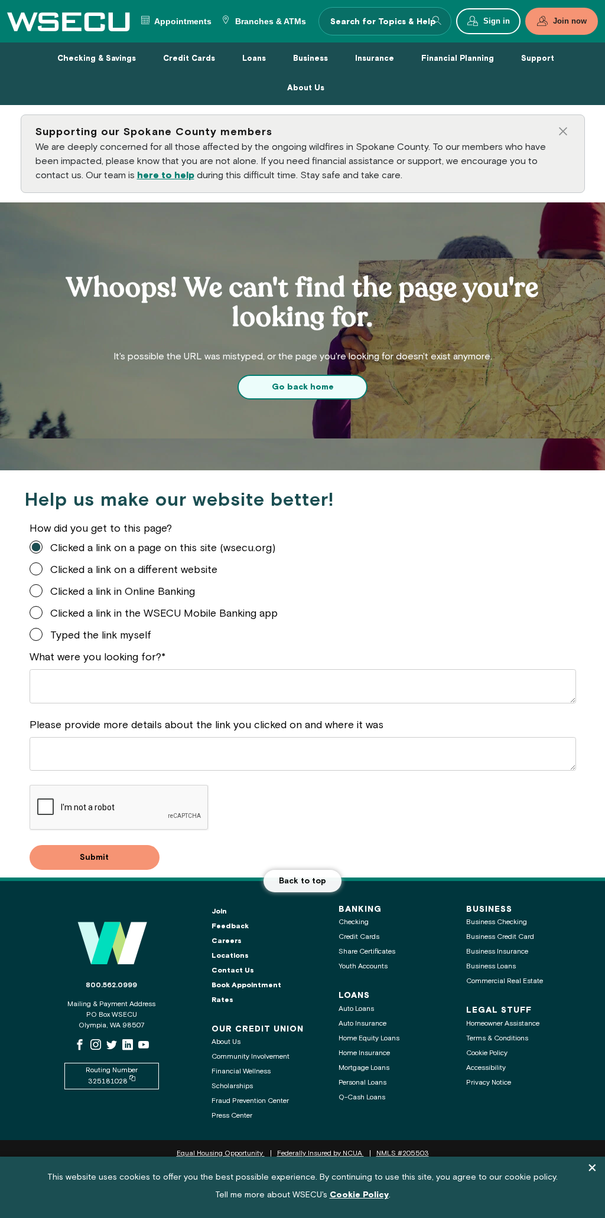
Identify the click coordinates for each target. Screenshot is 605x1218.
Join (219, 911)
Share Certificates (367, 951)
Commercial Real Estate (504, 981)
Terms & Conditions (497, 1038)
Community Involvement (251, 1056)
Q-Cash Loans (362, 1097)
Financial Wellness (241, 1071)
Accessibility (486, 1068)
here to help (165, 175)
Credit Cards (359, 937)
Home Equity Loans (369, 1038)
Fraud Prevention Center (250, 1101)
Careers (227, 941)
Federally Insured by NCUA (320, 1153)
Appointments (182, 21)
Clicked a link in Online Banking (122, 592)
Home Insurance (364, 1053)
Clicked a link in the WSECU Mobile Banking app (164, 614)
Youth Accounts (363, 966)
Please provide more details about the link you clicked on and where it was (206, 726)
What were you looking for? (95, 658)
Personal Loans (362, 1082)
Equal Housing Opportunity (221, 1153)
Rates (222, 1000)
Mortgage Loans (364, 1068)
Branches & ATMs (269, 21)
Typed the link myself (100, 636)
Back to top (302, 881)
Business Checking (496, 922)
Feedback (230, 926)
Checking (354, 922)
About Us (226, 1042)
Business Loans (491, 966)
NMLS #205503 (402, 1153)
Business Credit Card (500, 937)
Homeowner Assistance (502, 1023)
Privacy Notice (488, 1082)
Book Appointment (246, 985)
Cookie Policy (487, 1053)
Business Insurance (497, 951)
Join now (570, 21)
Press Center (232, 1115)
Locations (230, 955)
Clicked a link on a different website (133, 570)
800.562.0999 (111, 985)
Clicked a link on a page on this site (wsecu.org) (162, 548)
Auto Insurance (362, 1023)
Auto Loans (356, 1009)
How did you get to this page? (101, 529)
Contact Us (233, 970)
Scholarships (232, 1086)
